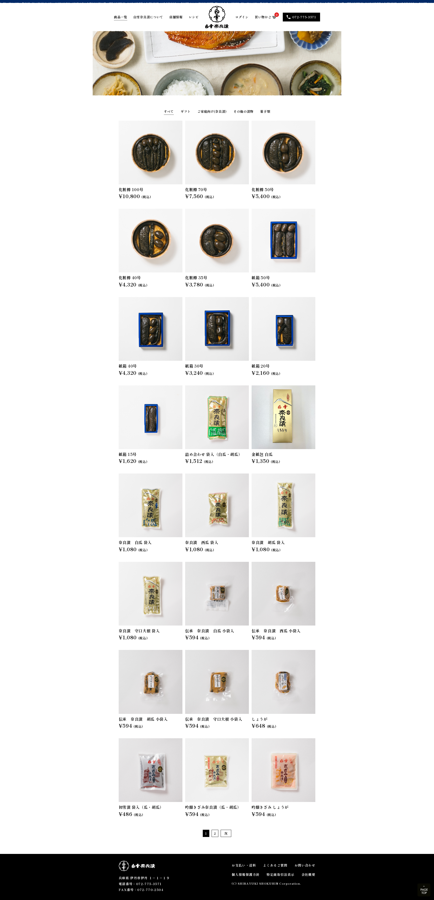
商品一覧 (120, 17)
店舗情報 (176, 17)
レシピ (194, 17)
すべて (169, 111)
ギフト (186, 111)
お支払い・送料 (244, 865)
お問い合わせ (305, 865)
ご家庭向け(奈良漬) (212, 111)
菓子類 (265, 111)
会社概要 (309, 874)
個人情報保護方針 (245, 874)
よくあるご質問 (275, 865)
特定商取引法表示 (280, 874)
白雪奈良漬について (148, 17)
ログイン (242, 17)
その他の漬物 (243, 111)
